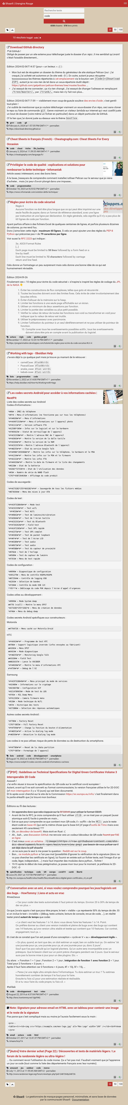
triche (28, 148)
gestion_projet (40, 337)
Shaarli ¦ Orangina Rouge (19, 3)
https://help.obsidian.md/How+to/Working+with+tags (32, 383)
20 (110, 29)
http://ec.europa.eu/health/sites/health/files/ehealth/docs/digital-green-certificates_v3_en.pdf (50, 878)
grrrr (12, 123)
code (36, 38)
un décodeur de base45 (29, 831)
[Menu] (125, 4)
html (36, 1035)
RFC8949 (65, 811)
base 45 (31, 824)
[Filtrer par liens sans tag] (7, 30)
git (26, 123)
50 (115, 29)
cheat (19, 148)
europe (52, 872)
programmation (24, 186)
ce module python (28, 854)
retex (43, 991)
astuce (13, 337)
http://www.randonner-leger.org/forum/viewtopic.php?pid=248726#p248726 (41, 1074)
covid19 (62, 872)
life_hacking (39, 148)
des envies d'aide (93, 100)
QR (45, 872)
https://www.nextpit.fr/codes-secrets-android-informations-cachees (38, 762)
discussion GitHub (38, 834)
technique (29, 872)
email (12, 1035)
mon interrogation (20, 790)
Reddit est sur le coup (74, 851)
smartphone (56, 756)
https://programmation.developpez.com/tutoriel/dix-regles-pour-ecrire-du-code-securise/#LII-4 (50, 343)
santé (71, 872)
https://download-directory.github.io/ (24, 129)
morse (46, 1068)
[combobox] (64, 15)
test (36, 991)
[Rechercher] (64, 21)
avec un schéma (34, 841)
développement (41, 756)
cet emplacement (64, 78)
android (20, 756)
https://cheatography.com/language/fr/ (25, 154)
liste (12, 376)
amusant (14, 1068)
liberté (79, 872)
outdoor (30, 1068)
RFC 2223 (26, 238)
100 (121, 29)
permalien (33, 125)
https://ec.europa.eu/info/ (80, 794)
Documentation (80, 1099)
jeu (22, 1068)
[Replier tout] (12, 30)
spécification (16, 872)
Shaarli (20, 1096)
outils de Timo (99, 824)
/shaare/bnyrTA (15, 1041)
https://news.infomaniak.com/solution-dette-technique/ (33, 192)
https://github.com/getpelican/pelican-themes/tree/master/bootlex (49, 85)
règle (21, 337)
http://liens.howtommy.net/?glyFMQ (24, 997)
